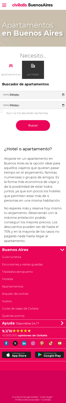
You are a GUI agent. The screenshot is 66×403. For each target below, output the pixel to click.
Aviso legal (46, 397)
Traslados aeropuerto (17, 271)
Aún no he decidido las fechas (27, 113)
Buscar (33, 125)
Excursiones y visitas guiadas (22, 264)
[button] (4, 5)
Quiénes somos (13, 315)
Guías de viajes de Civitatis (20, 308)
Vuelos (7, 301)
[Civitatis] (33, 383)
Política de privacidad (27, 399)
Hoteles (7, 279)
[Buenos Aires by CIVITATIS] (20, 5)
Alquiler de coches (15, 293)
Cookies (46, 399)
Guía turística (11, 257)
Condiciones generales (25, 397)
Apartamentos (12, 286)
